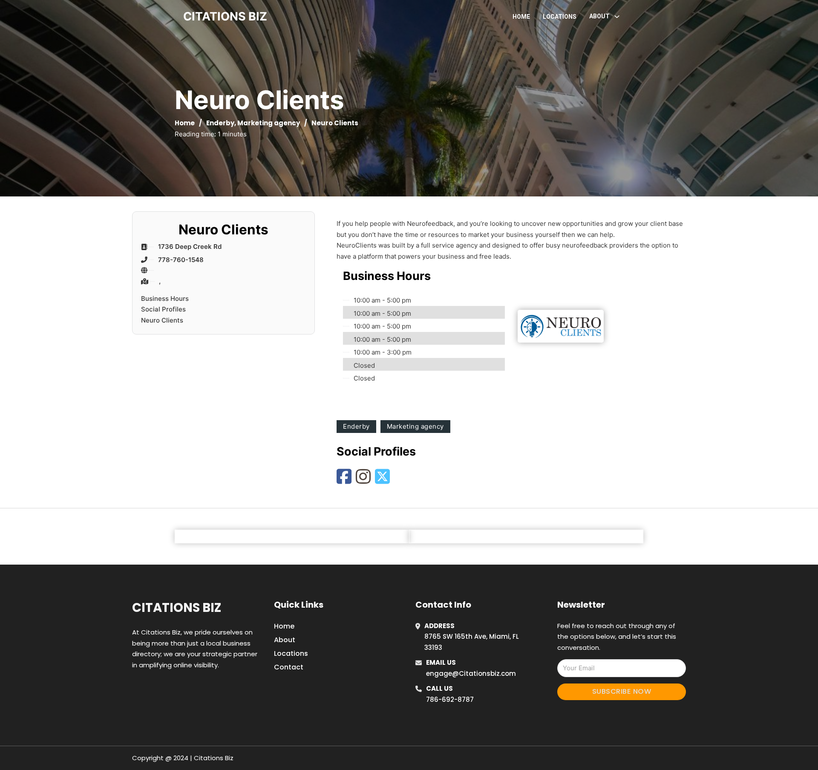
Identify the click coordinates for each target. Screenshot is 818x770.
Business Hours (165, 298)
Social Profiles (163, 309)
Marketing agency (268, 122)
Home (521, 16)
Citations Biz (176, 607)
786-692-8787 (450, 699)
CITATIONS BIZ (225, 16)
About (284, 640)
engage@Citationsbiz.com (471, 673)
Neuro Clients (162, 320)
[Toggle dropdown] (617, 17)
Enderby (220, 122)
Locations (559, 16)
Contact (288, 667)
